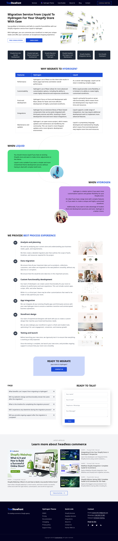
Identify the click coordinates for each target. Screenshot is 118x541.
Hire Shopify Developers (102, 55)
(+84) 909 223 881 (100, 515)
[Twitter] (97, 525)
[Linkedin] (101, 525)
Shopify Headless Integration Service (85, 55)
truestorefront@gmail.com (100, 513)
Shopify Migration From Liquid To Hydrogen (50, 55)
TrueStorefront (58, 537)
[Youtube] (92, 525)
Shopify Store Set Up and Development (15, 55)
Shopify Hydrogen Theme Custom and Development (33, 55)
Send (69, 421)
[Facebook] (88, 525)
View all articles (57, 493)
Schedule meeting (99, 518)
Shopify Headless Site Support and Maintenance (67, 55)
